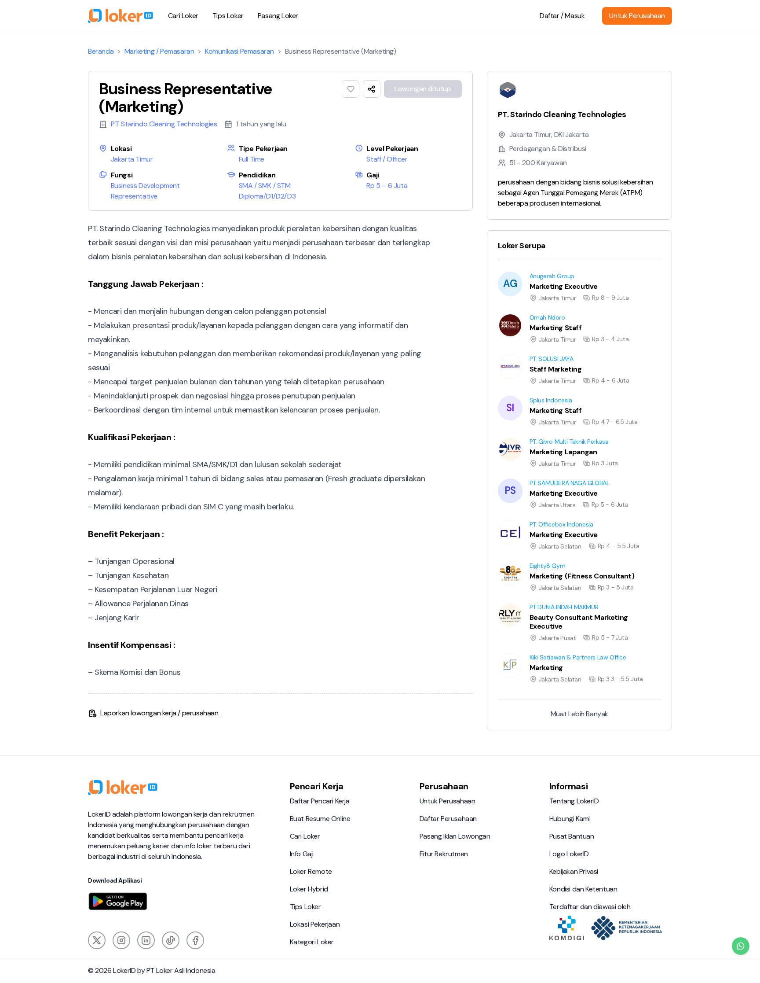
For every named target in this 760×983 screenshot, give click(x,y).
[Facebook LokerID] (195, 940)
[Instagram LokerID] (121, 940)
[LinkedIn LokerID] (146, 940)
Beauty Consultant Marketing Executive (547, 602)
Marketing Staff (510, 312)
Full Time (251, 159)
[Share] (371, 89)
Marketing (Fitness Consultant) (534, 561)
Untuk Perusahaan (637, 15)
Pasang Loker (278, 15)
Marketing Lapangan (518, 437)
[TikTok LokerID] (170, 940)
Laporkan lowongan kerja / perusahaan (159, 713)
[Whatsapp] (740, 946)
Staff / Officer (386, 159)
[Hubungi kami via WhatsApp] (740, 946)
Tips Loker (228, 15)
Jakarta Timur (132, 159)
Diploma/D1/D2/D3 (267, 196)
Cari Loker (183, 15)
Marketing (502, 652)
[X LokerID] (97, 940)
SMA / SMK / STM (265, 185)
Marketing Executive (517, 271)
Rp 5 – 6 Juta (386, 185)
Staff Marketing (510, 354)
